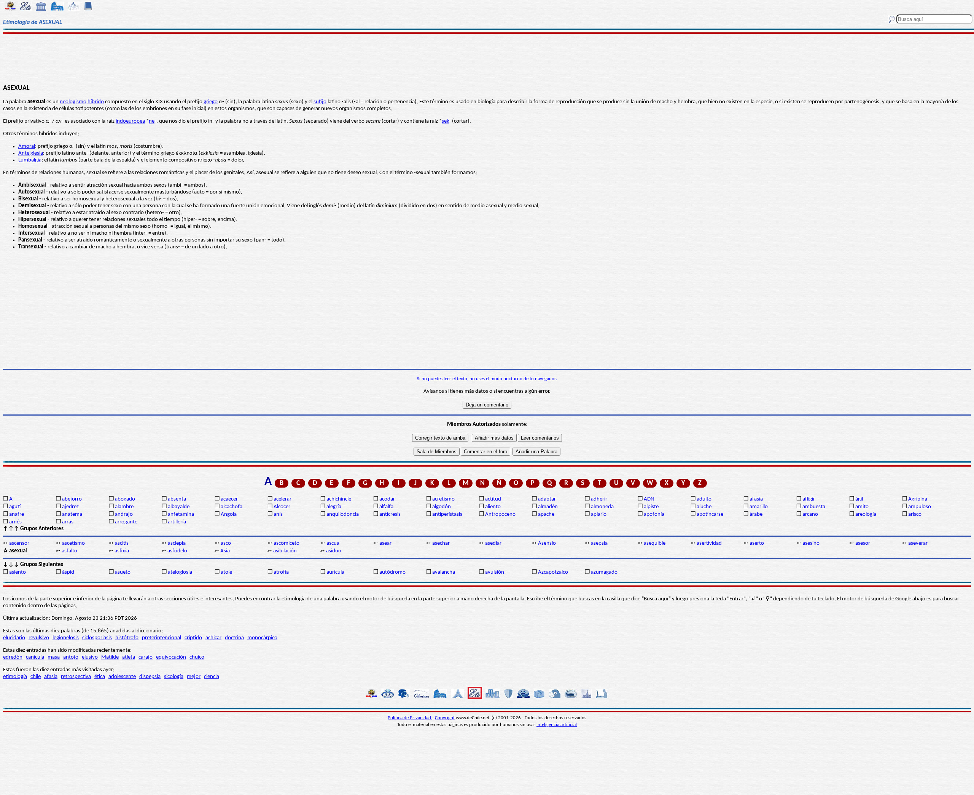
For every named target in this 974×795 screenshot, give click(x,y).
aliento (493, 507)
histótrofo (126, 638)
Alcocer (282, 507)
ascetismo (73, 543)
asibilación (285, 551)
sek (445, 121)
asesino (811, 543)
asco (226, 543)
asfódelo (177, 551)
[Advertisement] (487, 58)
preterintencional (161, 638)
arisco (914, 514)
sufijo (320, 102)
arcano (810, 514)
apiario (598, 514)
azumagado (604, 572)
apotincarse (710, 514)
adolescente (122, 677)
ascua (332, 543)
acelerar (282, 499)
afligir (808, 499)
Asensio (547, 543)
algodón (441, 507)
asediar (493, 543)
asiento (17, 572)
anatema (72, 514)
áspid (68, 572)
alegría (333, 507)
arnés (15, 522)
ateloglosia (180, 572)
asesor (862, 543)
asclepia (177, 543)
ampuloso (919, 507)
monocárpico (262, 638)
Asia (225, 551)
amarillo (759, 507)
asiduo (333, 551)
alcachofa (231, 507)
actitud (493, 499)
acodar (387, 499)
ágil (859, 499)
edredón (12, 657)
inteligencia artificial (556, 724)
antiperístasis (447, 514)
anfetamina (181, 514)
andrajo (124, 514)
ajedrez (70, 507)
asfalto (69, 551)
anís (278, 514)
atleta (128, 657)
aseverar (918, 543)
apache (546, 514)
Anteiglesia (30, 153)
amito (862, 507)
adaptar (547, 499)
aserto (757, 543)
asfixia (122, 551)
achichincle (338, 499)
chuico (196, 657)
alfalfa (386, 507)
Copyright (445, 717)
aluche (704, 507)
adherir (599, 499)
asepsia (599, 543)
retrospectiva (76, 677)
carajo (145, 657)
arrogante (126, 522)
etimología (15, 677)
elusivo (90, 657)
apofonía (654, 514)
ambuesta (813, 507)
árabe (756, 514)
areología (865, 514)
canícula (35, 657)
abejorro (72, 499)
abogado (125, 499)
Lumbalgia (29, 160)
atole (226, 572)
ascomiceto (286, 543)
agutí (15, 507)
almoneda (602, 507)
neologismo (73, 102)
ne (151, 121)
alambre (124, 507)
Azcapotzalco (553, 572)
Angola (229, 514)
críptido (193, 638)
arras (67, 522)
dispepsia (150, 677)
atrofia (281, 572)
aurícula (335, 572)
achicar (213, 638)
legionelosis (66, 638)
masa (54, 657)
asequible (654, 543)
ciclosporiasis (97, 638)
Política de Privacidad (410, 717)
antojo (70, 657)
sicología (173, 677)
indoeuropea (130, 121)
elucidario (14, 638)
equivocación (171, 657)
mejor (194, 677)
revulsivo (39, 638)
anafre (16, 514)
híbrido (96, 102)
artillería (177, 522)
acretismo (443, 499)
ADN (649, 499)
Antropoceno (500, 514)
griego (211, 102)
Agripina (917, 499)
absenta (177, 499)
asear (385, 543)
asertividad (709, 543)
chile (35, 677)
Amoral (26, 146)
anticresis (390, 514)
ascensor (19, 543)
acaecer (229, 499)
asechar (441, 543)
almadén (548, 507)
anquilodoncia (342, 514)
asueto (123, 572)
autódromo (392, 572)
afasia (756, 499)
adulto (704, 499)
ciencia (211, 677)
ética (99, 677)
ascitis (122, 543)
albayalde (178, 507)
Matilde (110, 657)
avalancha (443, 572)
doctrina (234, 638)
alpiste (651, 507)
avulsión (494, 572)
